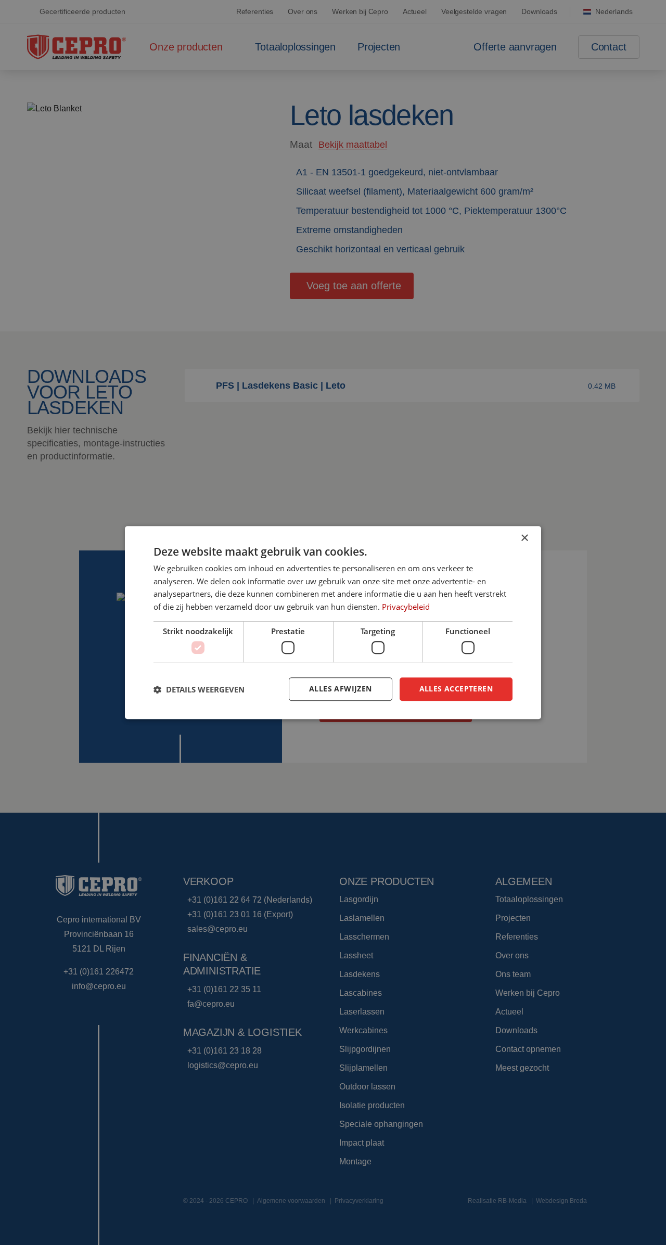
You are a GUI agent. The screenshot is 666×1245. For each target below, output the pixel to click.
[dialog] (333, 623)
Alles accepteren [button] (456, 689)
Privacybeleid (406, 606)
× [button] (524, 538)
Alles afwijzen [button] (340, 689)
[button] (199, 689)
